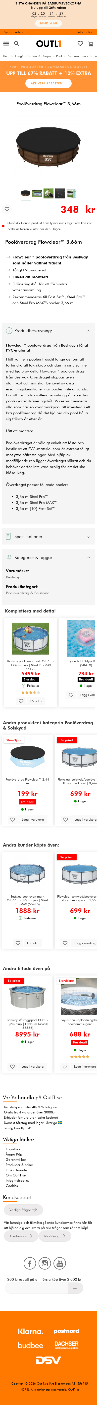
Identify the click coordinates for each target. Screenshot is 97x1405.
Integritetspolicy (17, 1180)
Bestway (13, 577)
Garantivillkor (16, 1159)
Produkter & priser (19, 1165)
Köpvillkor (13, 1149)
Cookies (12, 1186)
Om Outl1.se (16, 1175)
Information (85, 32)
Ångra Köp (14, 1154)
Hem (6, 56)
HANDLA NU (48, 23)
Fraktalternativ (16, 1170)
